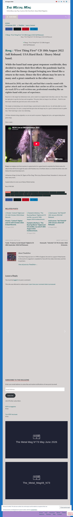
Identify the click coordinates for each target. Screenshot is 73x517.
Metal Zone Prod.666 (17, 194)
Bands (58, 512)
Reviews (7, 23)
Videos (64, 512)
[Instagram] (59, 1)
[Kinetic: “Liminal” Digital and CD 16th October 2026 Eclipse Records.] (15, 215)
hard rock (53, 192)
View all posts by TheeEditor (27, 264)
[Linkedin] (61, 1)
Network (41, 514)
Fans (46, 512)
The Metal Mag (19, 7)
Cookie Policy (34, 509)
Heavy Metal (60, 192)
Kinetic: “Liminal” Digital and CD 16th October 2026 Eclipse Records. (14, 223)
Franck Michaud (44, 192)
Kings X (8, 194)
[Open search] (66, 17)
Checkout (52, 512)
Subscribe (10, 395)
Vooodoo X (46, 195)
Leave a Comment (30, 25)
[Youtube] (56, 1)
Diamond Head (33, 192)
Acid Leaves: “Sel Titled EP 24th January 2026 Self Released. (57, 223)
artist (26, 192)
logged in (16, 280)
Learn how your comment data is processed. (42, 284)
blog (54, 514)
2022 (12, 192)
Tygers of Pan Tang (36, 195)
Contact (59, 514)
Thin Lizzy (27, 195)
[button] (8, 331)
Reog (29, 194)
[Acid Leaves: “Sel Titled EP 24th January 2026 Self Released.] (58, 215)
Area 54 (21, 192)
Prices (41, 512)
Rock (12, 195)
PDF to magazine (10, 406)
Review (8, 195)
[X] (64, 1)
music (25, 194)
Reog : (9, 50)
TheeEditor (21, 25)
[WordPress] (66, 1)
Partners (48, 514)
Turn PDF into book (11, 414)
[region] (36, 331)
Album (16, 192)
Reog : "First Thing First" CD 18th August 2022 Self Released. (49, 194)
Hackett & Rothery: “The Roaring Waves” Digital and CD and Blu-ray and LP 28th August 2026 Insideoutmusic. (36, 227)
